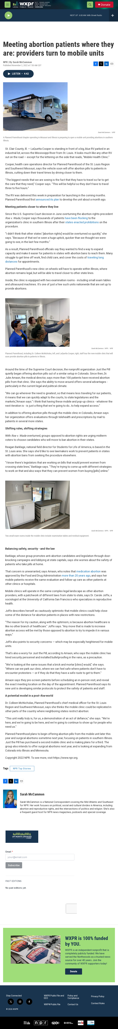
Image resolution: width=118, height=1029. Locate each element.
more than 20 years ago (76, 575)
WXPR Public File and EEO (54, 997)
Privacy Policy (97, 996)
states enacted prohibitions (82, 222)
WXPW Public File (52, 1004)
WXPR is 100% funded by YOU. (86, 941)
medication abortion (88, 571)
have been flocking (76, 218)
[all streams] (113, 15)
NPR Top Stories (22, 768)
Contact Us (73, 1004)
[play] (8, 15)
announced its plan (47, 199)
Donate (105, 4)
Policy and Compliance (73, 997)
